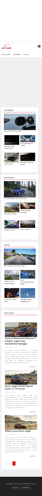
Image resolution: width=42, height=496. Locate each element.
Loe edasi (33, 367)
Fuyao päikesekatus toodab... (26, 144)
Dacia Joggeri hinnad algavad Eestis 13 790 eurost (19, 387)
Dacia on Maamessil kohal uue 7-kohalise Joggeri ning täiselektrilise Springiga (20, 341)
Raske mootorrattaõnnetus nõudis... (27, 282)
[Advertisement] (21, 21)
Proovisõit (17, 54)
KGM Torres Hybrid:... (11, 214)
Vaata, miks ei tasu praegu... (13, 131)
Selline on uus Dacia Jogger (18, 431)
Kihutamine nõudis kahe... (10, 300)
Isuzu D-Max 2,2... (25, 229)
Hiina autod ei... (9, 164)
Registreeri (25, 487)
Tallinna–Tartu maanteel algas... (9, 282)
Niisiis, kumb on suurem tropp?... (15, 266)
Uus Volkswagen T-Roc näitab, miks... (16, 198)
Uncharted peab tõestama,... (25, 211)
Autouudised (6, 54)
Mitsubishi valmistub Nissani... (27, 163)
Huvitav (26, 54)
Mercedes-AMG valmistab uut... (9, 147)
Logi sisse (15, 487)
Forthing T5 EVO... (10, 230)
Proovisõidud (9, 177)
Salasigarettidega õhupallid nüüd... (26, 300)
